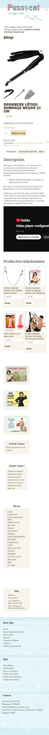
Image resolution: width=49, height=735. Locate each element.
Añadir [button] (7, 303)
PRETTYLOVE (13, 522)
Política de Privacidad (12, 677)
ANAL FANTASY (14, 548)
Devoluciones (8, 668)
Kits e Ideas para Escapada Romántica (16, 607)
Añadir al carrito (18, 133)
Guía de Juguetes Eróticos (13, 632)
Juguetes (11, 595)
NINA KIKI (11, 560)
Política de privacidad (12, 646)
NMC (9, 562)
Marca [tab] (41, 152)
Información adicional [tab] (28, 152)
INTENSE (11, 540)
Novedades (12, 598)
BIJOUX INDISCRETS (16, 537)
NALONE (11, 525)
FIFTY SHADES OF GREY (15, 518)
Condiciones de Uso (11, 680)
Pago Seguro (8, 665)
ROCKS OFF (12, 531)
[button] (41, 51)
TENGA (10, 528)
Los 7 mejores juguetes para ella (15, 602)
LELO (9, 512)
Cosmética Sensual (10, 640)
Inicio (6, 27)
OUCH (10, 545)
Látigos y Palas (17, 29)
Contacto (7, 643)
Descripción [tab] (11, 152)
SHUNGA (11, 534)
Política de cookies (10, 674)
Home (5, 629)
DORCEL (11, 551)
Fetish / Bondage (20, 143)
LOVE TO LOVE (14, 557)
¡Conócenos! (8, 635)
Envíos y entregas (10, 671)
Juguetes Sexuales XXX (18, 27)
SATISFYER (12, 515)
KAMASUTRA (12, 542)
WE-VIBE (11, 565)
